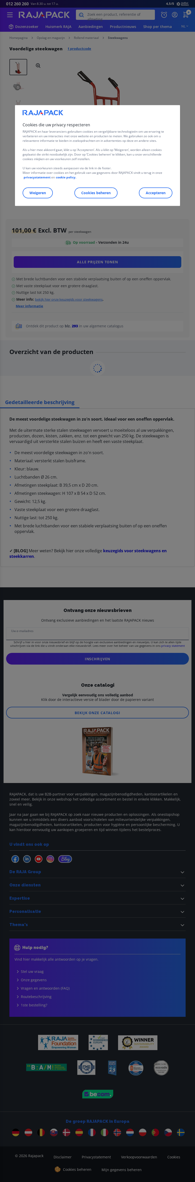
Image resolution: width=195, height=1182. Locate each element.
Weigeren (37, 192)
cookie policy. (66, 177)
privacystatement (37, 177)
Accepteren (156, 192)
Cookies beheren (96, 192)
